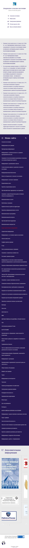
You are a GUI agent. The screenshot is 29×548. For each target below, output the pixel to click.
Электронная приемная (15, 21)
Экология (4, 308)
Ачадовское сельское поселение (14, 8)
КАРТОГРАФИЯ (5, 329)
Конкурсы (4, 407)
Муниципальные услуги (7, 199)
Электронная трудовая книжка (9, 389)
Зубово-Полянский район (14, 10)
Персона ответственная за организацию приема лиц (14, 424)
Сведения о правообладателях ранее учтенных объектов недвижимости (13, 195)
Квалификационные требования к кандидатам (13, 287)
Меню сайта (12, 18)
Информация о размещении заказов (10, 163)
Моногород (4, 399)
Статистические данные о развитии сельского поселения (12, 168)
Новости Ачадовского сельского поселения (12, 176)
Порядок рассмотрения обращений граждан (12, 297)
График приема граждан (7, 242)
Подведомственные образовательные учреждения (14, 283)
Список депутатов (6, 238)
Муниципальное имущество (8, 224)
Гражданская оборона (7, 344)
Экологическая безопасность (8, 421)
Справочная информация (8, 231)
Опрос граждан (5, 417)
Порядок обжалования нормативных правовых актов (14, 265)
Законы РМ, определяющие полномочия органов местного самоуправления (13, 275)
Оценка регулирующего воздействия (10, 385)
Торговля (4, 382)
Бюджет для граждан (6, 371)
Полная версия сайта (15, 24)
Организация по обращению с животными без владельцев (13, 334)
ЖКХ (3, 315)
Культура (4, 304)
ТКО (3, 322)
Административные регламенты (9, 428)
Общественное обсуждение (8, 367)
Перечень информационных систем (10, 210)
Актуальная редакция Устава (8, 326)
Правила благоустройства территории (11, 206)
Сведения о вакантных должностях (10, 252)
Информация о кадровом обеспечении (11, 435)
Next (26, 521)
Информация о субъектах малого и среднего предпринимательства (12, 153)
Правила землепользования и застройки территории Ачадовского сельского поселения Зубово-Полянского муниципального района (14, 126)
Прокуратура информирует (8, 149)
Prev (2, 521)
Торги (3, 375)
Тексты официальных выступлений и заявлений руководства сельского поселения (13, 348)
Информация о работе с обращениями (11, 439)
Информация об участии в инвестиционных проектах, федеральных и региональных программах (14, 260)
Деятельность (5, 312)
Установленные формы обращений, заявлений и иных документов (13, 354)
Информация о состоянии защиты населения (12, 235)
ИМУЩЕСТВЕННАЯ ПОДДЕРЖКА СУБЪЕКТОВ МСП (13, 319)
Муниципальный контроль (8, 217)
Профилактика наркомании (8, 396)
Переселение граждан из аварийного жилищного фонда (13, 339)
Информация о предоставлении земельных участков (14, 414)
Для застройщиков (6, 403)
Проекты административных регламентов (12, 431)
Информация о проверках (8, 358)
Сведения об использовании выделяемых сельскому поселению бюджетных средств (14, 159)
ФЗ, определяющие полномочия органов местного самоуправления (14, 269)
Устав (3, 245)
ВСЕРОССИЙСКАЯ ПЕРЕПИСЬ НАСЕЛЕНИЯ (11, 410)
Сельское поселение (6, 142)
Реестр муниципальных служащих (10, 249)
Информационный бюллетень (9, 172)
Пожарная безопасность (7, 392)
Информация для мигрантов (8, 378)
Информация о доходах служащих (10, 179)
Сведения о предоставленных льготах (11, 280)
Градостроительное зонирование (9, 228)
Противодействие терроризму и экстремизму (12, 190)
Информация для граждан (8, 145)
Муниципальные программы (9, 213)
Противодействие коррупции (9, 220)
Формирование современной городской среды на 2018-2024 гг (13, 363)
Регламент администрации (8, 256)
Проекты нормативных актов (9, 186)
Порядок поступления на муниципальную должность (14, 294)
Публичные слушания (7, 203)
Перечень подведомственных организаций (12, 301)
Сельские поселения (14, 15)
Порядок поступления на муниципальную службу (14, 290)
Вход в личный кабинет (15, 26)
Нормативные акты (6, 183)
